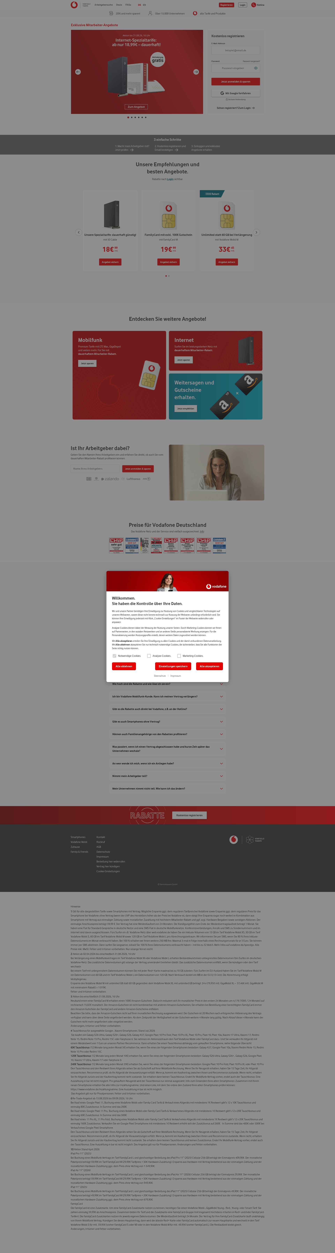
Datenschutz (160, 675)
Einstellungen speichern (173, 666)
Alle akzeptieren (209, 666)
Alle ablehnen (124, 666)
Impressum (175, 675)
